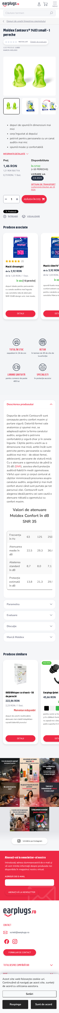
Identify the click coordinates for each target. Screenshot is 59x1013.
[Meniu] (55, 4)
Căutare (51, 13)
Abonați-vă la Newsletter (21, 892)
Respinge (15, 1004)
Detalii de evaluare (38, 42)
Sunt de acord (43, 1004)
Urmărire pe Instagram (32, 841)
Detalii (20, 313)
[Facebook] (6, 941)
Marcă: (10, 50)
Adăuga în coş (32, 199)
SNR (18, 466)
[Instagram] (14, 941)
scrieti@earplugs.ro (19, 932)
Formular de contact (20, 952)
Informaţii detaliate (14, 153)
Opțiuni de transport (43, 187)
